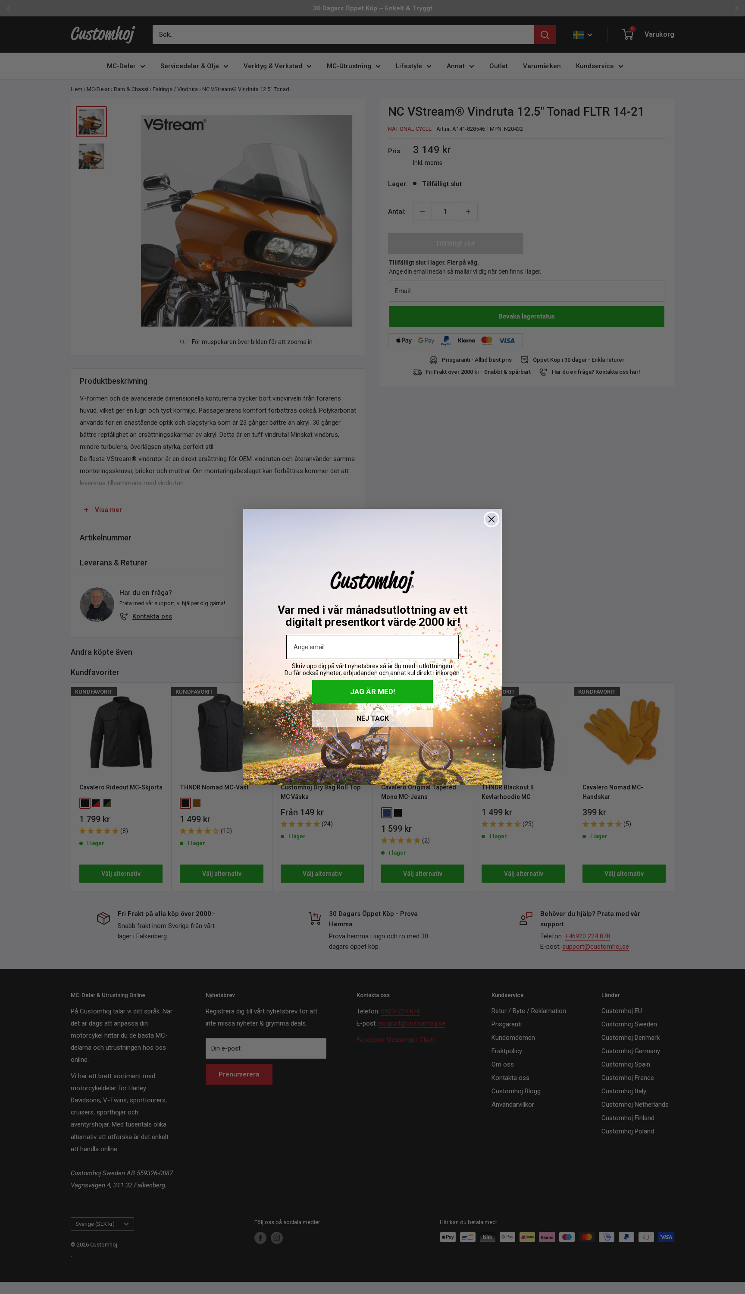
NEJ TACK (373, 718)
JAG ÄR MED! (372, 691)
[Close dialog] (491, 519)
